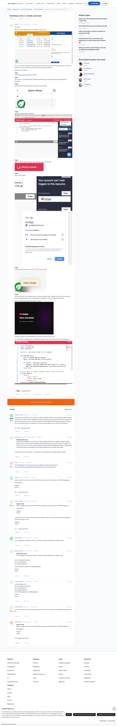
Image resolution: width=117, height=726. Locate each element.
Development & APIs (84, 23)
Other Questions (38, 9)
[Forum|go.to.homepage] (15, 3)
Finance (35, 682)
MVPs (64, 3)
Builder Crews (40, 3)
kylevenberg (87, 79)
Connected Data (12, 682)
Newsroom (10, 704)
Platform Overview (13, 663)
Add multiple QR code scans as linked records (92, 26)
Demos (61, 674)
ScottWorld (87, 84)
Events (59, 3)
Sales (35, 678)
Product (35, 663)
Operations (36, 670)
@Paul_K (33, 465)
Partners (86, 663)
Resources (87, 659)
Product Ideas (50, 3)
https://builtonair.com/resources (24, 467)
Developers (87, 670)
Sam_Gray (18, 437)
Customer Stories (64, 678)
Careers (9, 693)
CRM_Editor (18, 622)
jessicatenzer (87, 68)
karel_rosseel (18, 551)
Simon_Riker (18, 538)
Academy (71, 3)
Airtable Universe (89, 682)
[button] (94, 3)
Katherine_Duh (19, 415)
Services (86, 667)
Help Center (79, 3)
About (9, 689)
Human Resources (39, 674)
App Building (11, 674)
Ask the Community (26, 9)
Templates (87, 678)
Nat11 (16, 462)
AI (8, 678)
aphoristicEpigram (89, 74)
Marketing (36, 667)
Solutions (36, 659)
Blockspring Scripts (24, 75)
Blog (8, 696)
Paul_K (17, 24)
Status (9, 700)
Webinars (62, 682)
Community (15, 9)
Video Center (63, 670)
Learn (60, 659)
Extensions (10, 670)
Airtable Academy (64, 663)
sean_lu (17, 477)
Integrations (11, 667)
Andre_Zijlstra (19, 501)
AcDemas (86, 63)
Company (10, 685)
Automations (82, 44)
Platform (10, 659)
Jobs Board (82, 52)
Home (9, 9)
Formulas (81, 35)
